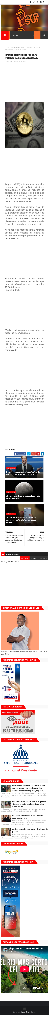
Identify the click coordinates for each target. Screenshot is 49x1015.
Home (7, 47)
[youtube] (37, 2)
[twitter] (34, 2)
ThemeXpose (31, 1012)
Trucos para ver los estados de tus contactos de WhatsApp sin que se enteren (21, 520)
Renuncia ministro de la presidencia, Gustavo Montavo (27, 817)
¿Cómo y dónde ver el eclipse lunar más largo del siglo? (23, 497)
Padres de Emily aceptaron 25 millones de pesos (30, 830)
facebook (43, 558)
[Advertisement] (24, 83)
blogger (24, 558)
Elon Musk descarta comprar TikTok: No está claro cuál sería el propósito (23, 473)
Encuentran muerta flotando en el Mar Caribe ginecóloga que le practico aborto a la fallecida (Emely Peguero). (28, 788)
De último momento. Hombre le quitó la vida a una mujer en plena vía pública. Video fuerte (29, 804)
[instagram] (40, 2)
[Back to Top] (24, 1009)
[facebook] (30, 2)
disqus (33, 558)
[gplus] (44, 2)
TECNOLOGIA (15, 47)
